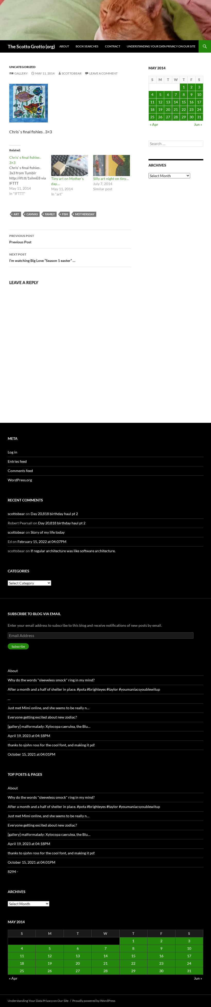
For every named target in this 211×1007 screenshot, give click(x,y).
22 (184, 109)
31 (199, 117)
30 (191, 117)
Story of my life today (48, 532)
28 (176, 117)
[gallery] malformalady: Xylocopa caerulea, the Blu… (49, 726)
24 (199, 109)
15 (184, 102)
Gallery (21, 73)
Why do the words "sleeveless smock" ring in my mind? (51, 680)
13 (168, 102)
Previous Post (21, 239)
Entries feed (17, 461)
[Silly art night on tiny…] (111, 165)
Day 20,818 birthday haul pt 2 (54, 513)
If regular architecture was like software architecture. (73, 551)
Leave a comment (103, 73)
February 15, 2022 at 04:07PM (41, 541)
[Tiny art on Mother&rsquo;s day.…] (69, 165)
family (50, 214)
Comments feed (20, 470)
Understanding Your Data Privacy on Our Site (161, 46)
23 (191, 109)
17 (199, 102)
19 (160, 109)
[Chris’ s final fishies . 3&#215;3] (30, 175)
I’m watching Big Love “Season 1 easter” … (42, 257)
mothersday (84, 214)
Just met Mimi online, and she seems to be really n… (48, 708)
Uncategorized (22, 67)
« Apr (154, 124)
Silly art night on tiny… (111, 178)
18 (152, 109)
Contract (112, 46)
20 (168, 109)
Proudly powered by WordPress (93, 1001)
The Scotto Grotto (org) (31, 46)
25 (152, 117)
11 (152, 102)
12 (160, 102)
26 (160, 117)
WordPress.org (20, 480)
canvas (32, 214)
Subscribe (18, 646)
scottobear (72, 73)
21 (176, 109)
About (64, 46)
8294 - (13, 871)
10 (199, 94)
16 (191, 102)
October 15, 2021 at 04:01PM (31, 754)
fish (65, 214)
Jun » (198, 124)
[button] (28, 103)
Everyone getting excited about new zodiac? (42, 717)
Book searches (87, 46)
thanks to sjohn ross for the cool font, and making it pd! (51, 745)
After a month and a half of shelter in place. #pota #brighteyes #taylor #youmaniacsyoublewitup (84, 689)
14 (176, 102)
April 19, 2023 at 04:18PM (29, 735)
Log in (12, 452)
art (16, 214)
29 (184, 117)
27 (168, 117)
